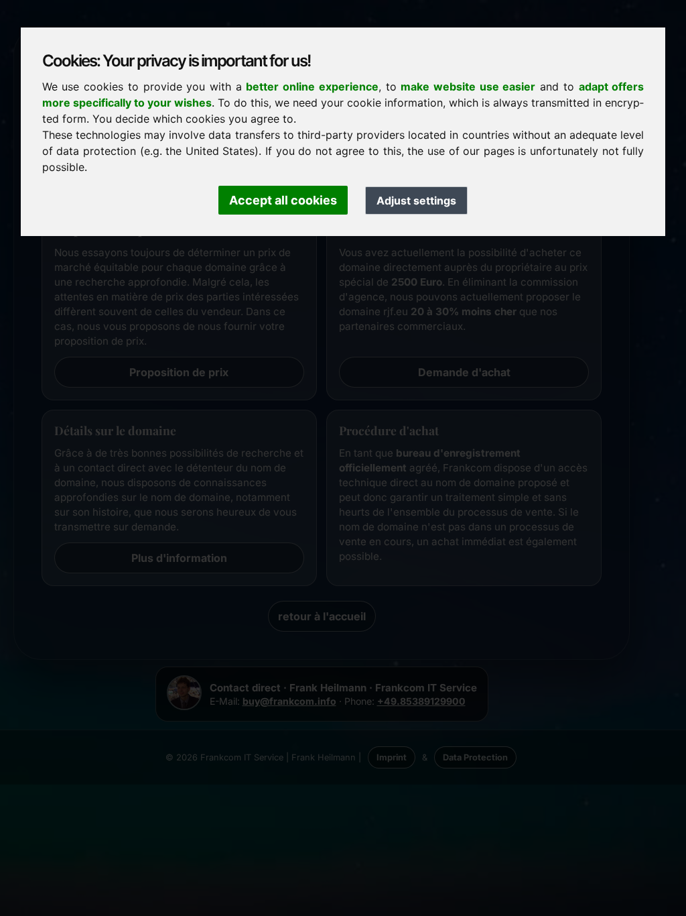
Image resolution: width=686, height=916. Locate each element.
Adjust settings (416, 200)
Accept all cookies (283, 200)
